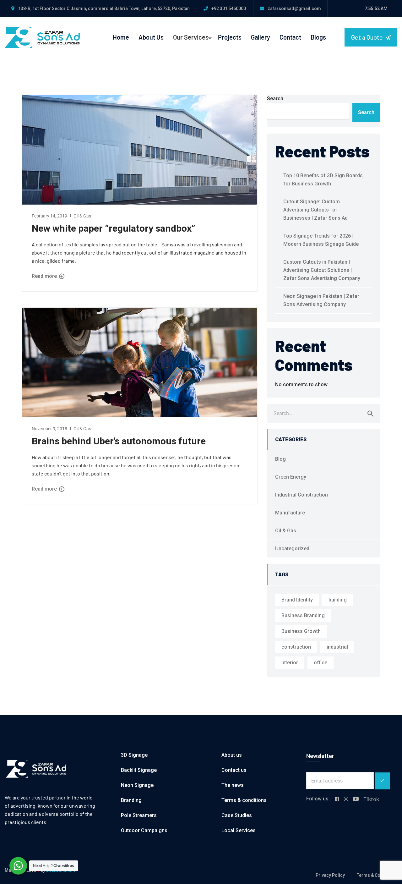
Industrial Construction (301, 495)
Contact (290, 37)
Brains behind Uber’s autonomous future (119, 441)
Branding (131, 800)
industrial (337, 647)
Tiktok (371, 798)
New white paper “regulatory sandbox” (113, 228)
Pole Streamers (139, 815)
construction (296, 647)
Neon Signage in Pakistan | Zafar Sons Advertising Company (321, 300)
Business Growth (301, 631)
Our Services (191, 37)
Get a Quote (367, 37)
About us (231, 755)
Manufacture (290, 513)
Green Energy (290, 477)
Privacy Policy (330, 875)
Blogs (318, 37)
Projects (230, 37)
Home (121, 37)
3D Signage (134, 755)
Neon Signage (137, 785)
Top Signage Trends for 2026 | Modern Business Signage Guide (321, 240)
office (320, 663)
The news (232, 785)
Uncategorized (292, 549)
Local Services (238, 830)
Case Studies (236, 815)
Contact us (234, 770)
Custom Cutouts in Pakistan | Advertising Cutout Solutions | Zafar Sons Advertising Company (321, 270)
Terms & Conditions (377, 875)
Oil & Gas (82, 215)
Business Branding (303, 615)
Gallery (260, 37)
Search (275, 99)
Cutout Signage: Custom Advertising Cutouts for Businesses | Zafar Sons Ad (315, 210)
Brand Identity (297, 600)
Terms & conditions (244, 800)
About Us (151, 37)
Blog (280, 459)
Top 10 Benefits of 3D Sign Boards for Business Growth (323, 180)
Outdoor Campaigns (144, 830)
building (338, 600)
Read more (45, 276)
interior (289, 663)
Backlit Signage (139, 770)
